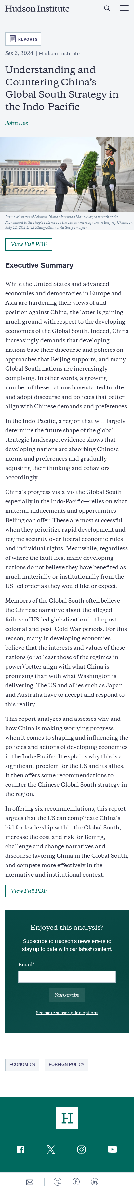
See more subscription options (67, 1012)
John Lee (16, 123)
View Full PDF (29, 244)
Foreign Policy (66, 1064)
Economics (22, 1064)
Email (25, 964)
